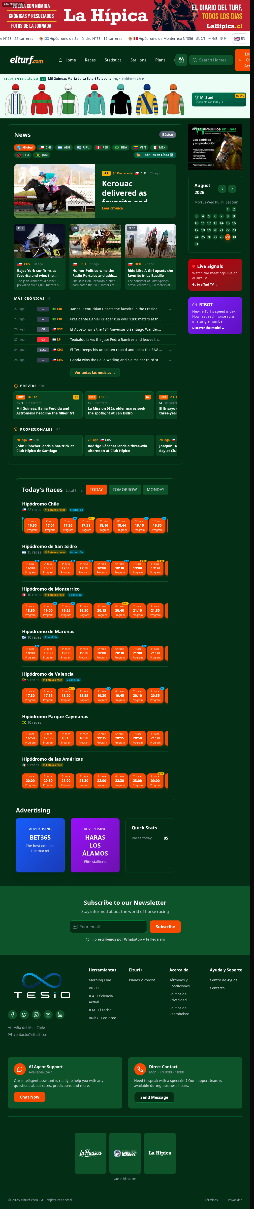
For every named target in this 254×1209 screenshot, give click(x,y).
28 (221, 237)
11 (203, 223)
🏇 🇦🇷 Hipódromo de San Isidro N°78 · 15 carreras (71, 38)
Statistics (113, 60)
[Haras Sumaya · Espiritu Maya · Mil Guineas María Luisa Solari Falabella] (42, 99)
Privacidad (235, 1200)
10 (196, 223)
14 (221, 223)
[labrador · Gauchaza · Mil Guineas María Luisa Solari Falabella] (15, 99)
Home (70, 60)
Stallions (138, 60)
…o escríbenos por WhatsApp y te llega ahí (128, 939)
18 (203, 230)
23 (234, 230)
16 (234, 223)
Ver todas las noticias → (95, 372)
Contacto (217, 988)
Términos (211, 1200)
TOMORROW (125, 489)
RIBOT (94, 988)
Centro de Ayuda (224, 980)
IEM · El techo (100, 1010)
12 (209, 223)
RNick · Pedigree (102, 1017)
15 (228, 223)
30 (234, 237)
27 (215, 237)
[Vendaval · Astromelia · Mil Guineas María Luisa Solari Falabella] (94, 99)
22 (228, 230)
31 (196, 244)
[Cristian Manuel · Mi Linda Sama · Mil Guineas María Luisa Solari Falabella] (147, 99)
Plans (160, 60)
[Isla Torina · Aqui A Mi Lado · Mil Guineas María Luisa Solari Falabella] (68, 99)
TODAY (96, 489)
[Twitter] (24, 1014)
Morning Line (100, 980)
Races (90, 60)
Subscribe (165, 926)
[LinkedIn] (60, 1014)
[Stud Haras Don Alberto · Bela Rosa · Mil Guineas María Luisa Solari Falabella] (173, 99)
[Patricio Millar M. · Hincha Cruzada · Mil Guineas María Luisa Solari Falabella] (120, 99)
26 (209, 237)
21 (221, 230)
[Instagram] (36, 1014)
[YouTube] (48, 1014)
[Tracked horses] (181, 60)
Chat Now (29, 1097)
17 (196, 230)
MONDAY (155, 489)
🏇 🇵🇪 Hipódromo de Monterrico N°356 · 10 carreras (162, 38)
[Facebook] (12, 1014)
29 (228, 237)
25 (203, 237)
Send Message (154, 1097)
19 (209, 230)
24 (196, 237)
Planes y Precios (142, 980)
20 (215, 230)
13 (215, 223)
